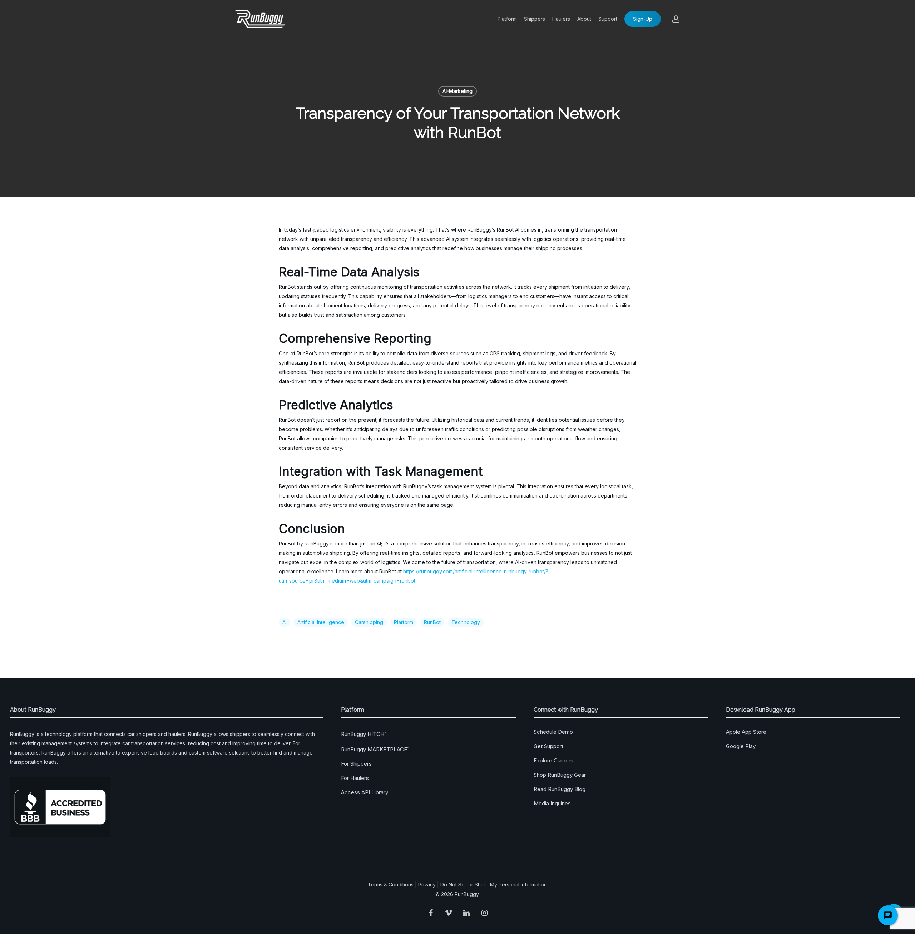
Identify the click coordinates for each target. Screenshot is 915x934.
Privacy (427, 884)
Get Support (548, 746)
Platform (403, 622)
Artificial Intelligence (320, 622)
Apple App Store (746, 731)
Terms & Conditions (391, 884)
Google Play (741, 746)
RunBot (432, 622)
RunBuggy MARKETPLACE (375, 749)
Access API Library (364, 792)
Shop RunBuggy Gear (560, 774)
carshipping (369, 622)
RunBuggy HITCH (363, 734)
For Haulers (355, 778)
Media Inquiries (552, 803)
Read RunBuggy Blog (559, 789)
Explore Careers (553, 760)
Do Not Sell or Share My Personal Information (493, 884)
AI (284, 622)
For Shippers (356, 763)
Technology (465, 622)
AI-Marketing (457, 91)
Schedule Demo (553, 731)
